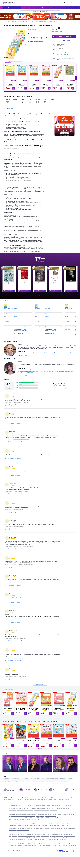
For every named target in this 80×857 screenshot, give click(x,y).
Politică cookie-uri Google (13, 846)
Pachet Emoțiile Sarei (71, 708)
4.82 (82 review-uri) (32, 29)
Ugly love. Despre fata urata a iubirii (56, 836)
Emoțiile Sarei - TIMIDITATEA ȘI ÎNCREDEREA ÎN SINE (28, 369)
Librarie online (4, 21)
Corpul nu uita (46, 834)
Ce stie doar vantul (31, 816)
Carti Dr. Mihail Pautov (45, 810)
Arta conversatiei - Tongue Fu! (69, 836)
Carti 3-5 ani (23, 327)
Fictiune (45, 797)
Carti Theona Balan (37, 810)
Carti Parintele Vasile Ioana (58, 783)
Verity (25, 839)
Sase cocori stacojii (36, 825)
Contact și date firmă (56, 845)
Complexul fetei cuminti (56, 823)
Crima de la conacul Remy (37, 826)
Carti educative (24, 330)
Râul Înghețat (9, 283)
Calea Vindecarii (27, 828)
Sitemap (66, 843)
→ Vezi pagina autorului (22, 355)
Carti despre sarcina (33, 799)
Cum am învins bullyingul (18, 509)
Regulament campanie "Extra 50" (15, 843)
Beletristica (24, 797)
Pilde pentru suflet (71, 817)
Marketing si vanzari (65, 799)
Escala (10, 836)
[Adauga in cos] (13, 88)
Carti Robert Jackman (38, 806)
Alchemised (40, 283)
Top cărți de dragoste (27, 7)
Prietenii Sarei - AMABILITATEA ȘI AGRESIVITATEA (64, 369)
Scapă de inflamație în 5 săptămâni (29, 814)
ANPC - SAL (32, 846)
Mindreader (11, 819)
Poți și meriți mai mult (55, 283)
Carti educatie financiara (50, 781)
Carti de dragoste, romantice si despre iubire (50, 778)
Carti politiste (62, 778)
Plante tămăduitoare (42, 817)
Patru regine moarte (44, 825)
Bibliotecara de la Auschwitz (39, 839)
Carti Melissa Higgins (50, 808)
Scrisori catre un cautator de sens (20, 819)
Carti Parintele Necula (35, 783)
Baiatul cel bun (49, 826)
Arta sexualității (14, 836)
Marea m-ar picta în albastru (42, 814)
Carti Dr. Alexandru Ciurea (46, 783)
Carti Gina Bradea (12, 806)
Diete (28, 799)
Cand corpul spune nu (29, 834)
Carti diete (28, 781)
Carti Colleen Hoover (33, 808)
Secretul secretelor (24, 283)
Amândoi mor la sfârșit (21, 837)
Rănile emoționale (30, 839)
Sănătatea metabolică (34, 817)
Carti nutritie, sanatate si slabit (20, 799)
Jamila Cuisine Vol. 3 (60, 828)
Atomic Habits (36, 837)
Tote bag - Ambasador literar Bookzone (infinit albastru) (19, 817)
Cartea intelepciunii (29, 837)
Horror (49, 797)
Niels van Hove (12, 24)
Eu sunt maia (16, 823)
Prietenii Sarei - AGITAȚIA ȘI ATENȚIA (25, 372)
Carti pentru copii (24, 331)
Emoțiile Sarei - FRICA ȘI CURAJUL (34, 84)
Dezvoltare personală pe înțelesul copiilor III (45, 352)
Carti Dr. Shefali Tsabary (56, 806)
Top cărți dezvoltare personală (40, 7)
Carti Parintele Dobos (50, 805)
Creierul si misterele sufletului (69, 828)
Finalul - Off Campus (52, 825)
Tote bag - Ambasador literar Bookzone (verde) (55, 817)
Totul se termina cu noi (45, 836)
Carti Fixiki (63, 808)
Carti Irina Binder (12, 808)
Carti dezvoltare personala (17, 778)
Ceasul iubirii (11, 823)
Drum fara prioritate (54, 839)
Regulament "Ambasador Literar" (44, 845)
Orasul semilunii (30, 823)
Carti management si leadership (63, 781)
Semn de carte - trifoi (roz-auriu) (50, 816)
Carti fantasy (70, 778)
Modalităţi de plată (60, 843)
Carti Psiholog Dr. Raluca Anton (21, 806)
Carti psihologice (7, 781)
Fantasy (5, 799)
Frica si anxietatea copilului (14, 826)
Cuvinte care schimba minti (39, 834)
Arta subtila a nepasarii (13, 839)
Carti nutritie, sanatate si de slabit (18, 781)
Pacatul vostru (29, 819)
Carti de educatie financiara (43, 799)
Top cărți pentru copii (53, 7)
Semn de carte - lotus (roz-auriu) (68, 814)
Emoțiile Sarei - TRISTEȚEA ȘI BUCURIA (22, 84)
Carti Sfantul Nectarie (53, 810)
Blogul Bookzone (22, 846)
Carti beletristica (7, 778)
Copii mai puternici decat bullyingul (25, 826)
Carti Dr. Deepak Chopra (28, 810)
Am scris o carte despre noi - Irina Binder (16, 828)
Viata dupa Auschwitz (13, 834)
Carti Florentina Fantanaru (67, 805)
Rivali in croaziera (21, 825)
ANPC (28, 846)
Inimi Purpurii (65, 825)
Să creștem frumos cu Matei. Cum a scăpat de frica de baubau (21, 709)
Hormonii (66, 817)
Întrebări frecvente (29, 843)
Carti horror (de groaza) (35, 778)
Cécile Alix (6, 24)
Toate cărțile (19, 797)
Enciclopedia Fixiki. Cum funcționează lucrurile (8, 742)
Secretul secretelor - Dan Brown (23, 830)
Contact (75, 7)
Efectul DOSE (59, 814)
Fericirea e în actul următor (71, 283)
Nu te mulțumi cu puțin (40, 816)
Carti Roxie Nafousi (58, 805)
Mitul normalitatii (60, 825)
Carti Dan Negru (65, 806)
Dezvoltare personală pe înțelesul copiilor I (27, 352)
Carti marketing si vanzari (8, 783)
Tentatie (65, 826)
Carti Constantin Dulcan (69, 783)
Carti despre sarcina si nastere (38, 781)
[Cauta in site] (48, 3)
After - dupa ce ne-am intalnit (46, 823)
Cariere (70, 7)
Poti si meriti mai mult (12, 830)
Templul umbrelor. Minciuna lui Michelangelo (47, 828)
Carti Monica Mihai (71, 806)
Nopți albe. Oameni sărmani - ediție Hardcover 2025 (18, 816)
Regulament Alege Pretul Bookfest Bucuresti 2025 (27, 845)
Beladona (44, 826)
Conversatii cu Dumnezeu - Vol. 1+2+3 (25, 836)
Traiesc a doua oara (36, 823)
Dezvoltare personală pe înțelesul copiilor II (63, 352)
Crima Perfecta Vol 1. (21, 834)
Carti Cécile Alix (68, 808)
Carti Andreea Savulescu (47, 806)
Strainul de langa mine (13, 837)
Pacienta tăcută (20, 839)
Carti (23, 333)
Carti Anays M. (57, 808)
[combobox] (32, 3)
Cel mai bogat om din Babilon (68, 834)
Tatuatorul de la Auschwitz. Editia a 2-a (63, 837)
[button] (6, 44)
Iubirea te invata (59, 834)
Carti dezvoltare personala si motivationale (35, 797)
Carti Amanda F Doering (41, 808)
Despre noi (65, 845)
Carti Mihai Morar (31, 806)
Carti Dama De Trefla (12, 810)
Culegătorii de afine (36, 819)
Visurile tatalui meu (22, 823)
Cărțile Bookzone (7, 797)
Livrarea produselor (44, 843)
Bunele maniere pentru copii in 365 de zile (47, 837)
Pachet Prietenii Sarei (8, 708)
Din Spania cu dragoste (13, 825)
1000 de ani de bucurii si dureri (67, 823)
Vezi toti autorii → (74, 752)
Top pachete (13, 797)
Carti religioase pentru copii (26, 326)
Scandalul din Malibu (28, 825)
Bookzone (22, 103)
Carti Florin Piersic (20, 810)
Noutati (65, 7)
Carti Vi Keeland (18, 808)
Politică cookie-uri (72, 845)
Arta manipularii (53, 834)
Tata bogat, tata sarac (36, 836)
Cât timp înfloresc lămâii (52, 814)
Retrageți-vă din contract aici (40, 846)
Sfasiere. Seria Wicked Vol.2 (58, 826)
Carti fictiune (26, 778)
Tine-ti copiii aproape (35, 828)
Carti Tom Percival (25, 808)
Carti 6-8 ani (23, 329)
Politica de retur (52, 843)
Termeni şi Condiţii (12, 845)
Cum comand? (37, 843)
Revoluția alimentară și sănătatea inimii (16, 814)
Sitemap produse (72, 843)
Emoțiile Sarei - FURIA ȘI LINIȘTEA (10, 84)
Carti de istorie (17, 783)
